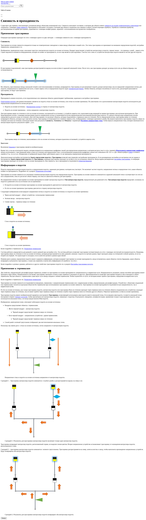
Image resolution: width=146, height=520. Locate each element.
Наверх (4, 518)
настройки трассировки (122, 159)
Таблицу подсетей (21, 297)
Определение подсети (8, 101)
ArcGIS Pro (5, 3)
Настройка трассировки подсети (82, 264)
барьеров (12, 147)
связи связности (22, 27)
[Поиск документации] (21, 5)
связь (130, 152)
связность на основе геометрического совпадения (121, 25)
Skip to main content (7, 1)
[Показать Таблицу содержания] (1, 16)
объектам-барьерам (85, 161)
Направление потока (34, 107)
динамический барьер (76, 88)
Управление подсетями (43, 171)
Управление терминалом (32, 249)
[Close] (1, 14)
